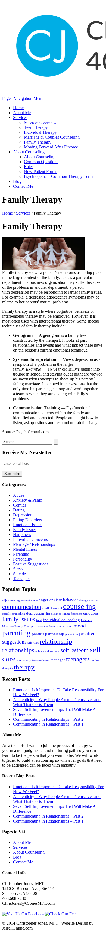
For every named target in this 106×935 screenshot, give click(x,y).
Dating (19, 510)
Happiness (22, 534)
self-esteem (74, 650)
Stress (18, 569)
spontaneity (24, 660)
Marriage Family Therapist (19, 626)
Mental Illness (25, 549)
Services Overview (40, 122)
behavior (70, 599)
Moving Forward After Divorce (51, 147)
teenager (58, 659)
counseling (79, 606)
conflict (47, 607)
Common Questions (41, 161)
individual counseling (61, 619)
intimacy (86, 620)
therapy (24, 667)
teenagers (78, 659)
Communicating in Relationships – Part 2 (48, 719)
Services (20, 117)
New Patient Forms (40, 171)
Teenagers (21, 578)
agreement (23, 600)
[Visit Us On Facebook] (23, 914)
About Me (22, 112)
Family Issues (24, 529)
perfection (71, 634)
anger (43, 599)
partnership (54, 634)
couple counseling (13, 613)
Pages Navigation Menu (22, 98)
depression (35, 613)
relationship (56, 641)
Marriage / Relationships (34, 544)
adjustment (9, 600)
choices (93, 600)
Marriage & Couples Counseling (52, 137)
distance (56, 613)
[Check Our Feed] (61, 914)
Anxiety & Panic (27, 500)
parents (38, 634)
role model (42, 651)
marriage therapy (47, 626)
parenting (16, 633)
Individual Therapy (40, 132)
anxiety (55, 599)
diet (47, 613)
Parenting (21, 554)
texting (95, 660)
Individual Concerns (30, 539)
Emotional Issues (27, 524)
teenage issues (40, 660)
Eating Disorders (27, 519)
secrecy (54, 651)
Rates (28, 166)
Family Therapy (37, 142)
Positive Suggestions (30, 564)
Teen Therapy (36, 127)
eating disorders (72, 613)
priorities (33, 642)
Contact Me (23, 186)
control (57, 607)
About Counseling (29, 152)
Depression (22, 515)
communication (21, 606)
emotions (91, 613)
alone (34, 600)
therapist (7, 668)
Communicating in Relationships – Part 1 (48, 724)
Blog (17, 181)
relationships (18, 650)
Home (18, 107)
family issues (18, 619)
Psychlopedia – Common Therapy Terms (59, 176)
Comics (19, 505)
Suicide (19, 573)
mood (80, 626)
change (83, 600)
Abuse (18, 495)
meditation (66, 626)
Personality (22, 559)
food (39, 620)
